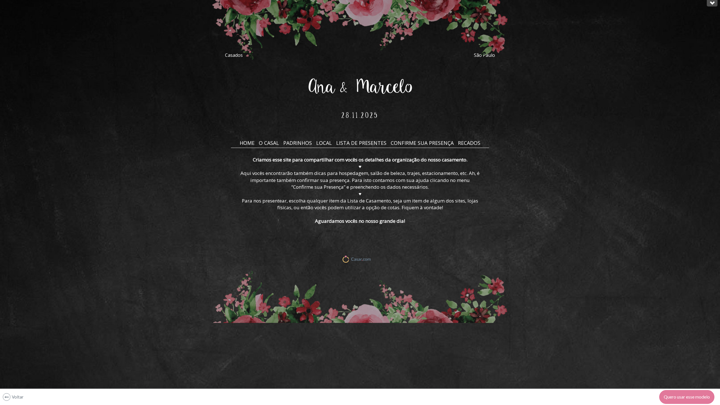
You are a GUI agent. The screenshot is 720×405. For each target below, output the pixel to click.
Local (324, 143)
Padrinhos (297, 143)
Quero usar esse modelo (687, 396)
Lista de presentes (361, 143)
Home (247, 143)
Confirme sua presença (422, 143)
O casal (269, 143)
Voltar (18, 396)
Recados (469, 143)
